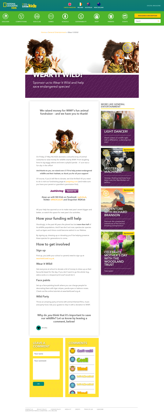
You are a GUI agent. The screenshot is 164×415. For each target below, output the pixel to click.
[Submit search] (158, 21)
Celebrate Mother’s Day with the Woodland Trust (115, 258)
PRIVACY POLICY (42, 409)
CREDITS (77, 409)
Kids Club (37, 21)
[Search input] (145, 21)
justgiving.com (72, 181)
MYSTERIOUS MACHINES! (114, 170)
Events (125, 21)
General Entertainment (57, 32)
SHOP (97, 21)
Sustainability (80, 21)
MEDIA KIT (68, 409)
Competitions (21, 21)
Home (43, 32)
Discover (5, 21)
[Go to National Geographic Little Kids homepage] (29, 8)
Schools (65, 21)
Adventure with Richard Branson (115, 212)
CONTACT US (29, 409)
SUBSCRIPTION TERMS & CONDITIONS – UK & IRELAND (41, 411)
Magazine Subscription (147, 16)
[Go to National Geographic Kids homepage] (10, 6)
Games (51, 21)
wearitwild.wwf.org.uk (45, 258)
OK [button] (38, 384)
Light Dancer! (116, 131)
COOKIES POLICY (56, 409)
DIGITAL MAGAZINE (154, 5)
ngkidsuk (81, 197)
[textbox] (46, 353)
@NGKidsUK (57, 199)
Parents (111, 21)
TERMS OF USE (88, 409)
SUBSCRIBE (100, 409)
